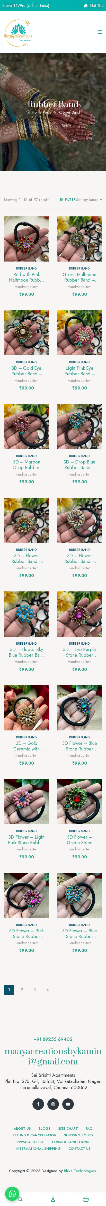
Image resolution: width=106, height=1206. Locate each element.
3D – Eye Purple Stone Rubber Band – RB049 (79, 655)
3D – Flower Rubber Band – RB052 (26, 561)
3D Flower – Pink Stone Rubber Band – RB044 (26, 936)
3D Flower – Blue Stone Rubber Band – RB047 (79, 749)
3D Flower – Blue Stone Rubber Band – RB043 (79, 936)
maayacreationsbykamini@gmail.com (53, 1057)
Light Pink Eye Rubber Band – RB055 (79, 374)
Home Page (41, 112)
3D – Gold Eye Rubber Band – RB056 (26, 374)
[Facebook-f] (38, 1104)
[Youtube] (68, 1104)
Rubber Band (26, 268)
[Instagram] (53, 1104)
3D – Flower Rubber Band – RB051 (79, 561)
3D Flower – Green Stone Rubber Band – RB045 (79, 845)
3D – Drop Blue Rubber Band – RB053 (79, 467)
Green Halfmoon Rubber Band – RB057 (79, 280)
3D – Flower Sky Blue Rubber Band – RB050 (27, 655)
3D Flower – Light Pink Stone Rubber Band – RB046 (26, 842)
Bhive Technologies (80, 1171)
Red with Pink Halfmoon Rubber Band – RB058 (26, 280)
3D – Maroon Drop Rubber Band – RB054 (26, 467)
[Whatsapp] (12, 1194)
